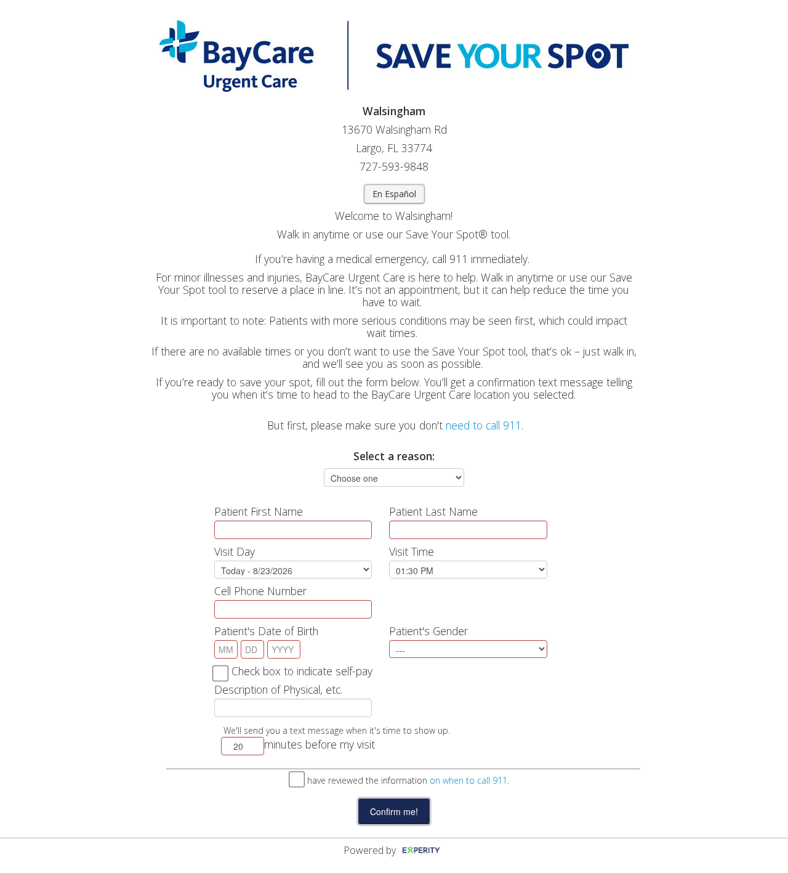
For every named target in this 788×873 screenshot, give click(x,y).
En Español (394, 194)
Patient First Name (258, 511)
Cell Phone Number (260, 591)
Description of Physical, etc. (278, 689)
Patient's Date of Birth (266, 631)
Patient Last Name (433, 511)
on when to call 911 (468, 780)
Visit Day (234, 551)
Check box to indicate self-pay (301, 671)
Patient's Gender (428, 631)
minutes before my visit (319, 744)
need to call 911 (483, 425)
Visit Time (411, 551)
